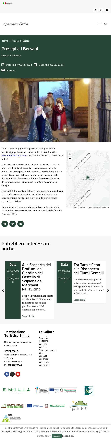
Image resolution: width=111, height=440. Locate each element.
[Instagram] (101, 10)
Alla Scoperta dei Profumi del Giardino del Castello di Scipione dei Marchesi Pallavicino (36, 276)
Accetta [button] (56, 436)
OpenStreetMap (86, 207)
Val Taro (43, 344)
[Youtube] (107, 10)
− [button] (70, 158)
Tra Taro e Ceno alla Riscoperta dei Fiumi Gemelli (89, 268)
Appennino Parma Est (47, 351)
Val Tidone (44, 365)
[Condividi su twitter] (12, 224)
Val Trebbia (44, 362)
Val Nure (16, 55)
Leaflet (76, 207)
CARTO (106, 207)
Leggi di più (68, 435)
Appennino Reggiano (44, 339)
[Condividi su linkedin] (20, 224)
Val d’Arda (43, 359)
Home (5, 40)
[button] (99, 24)
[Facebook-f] (6, 374)
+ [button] (70, 154)
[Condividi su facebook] (4, 224)
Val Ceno (43, 347)
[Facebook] (95, 10)
